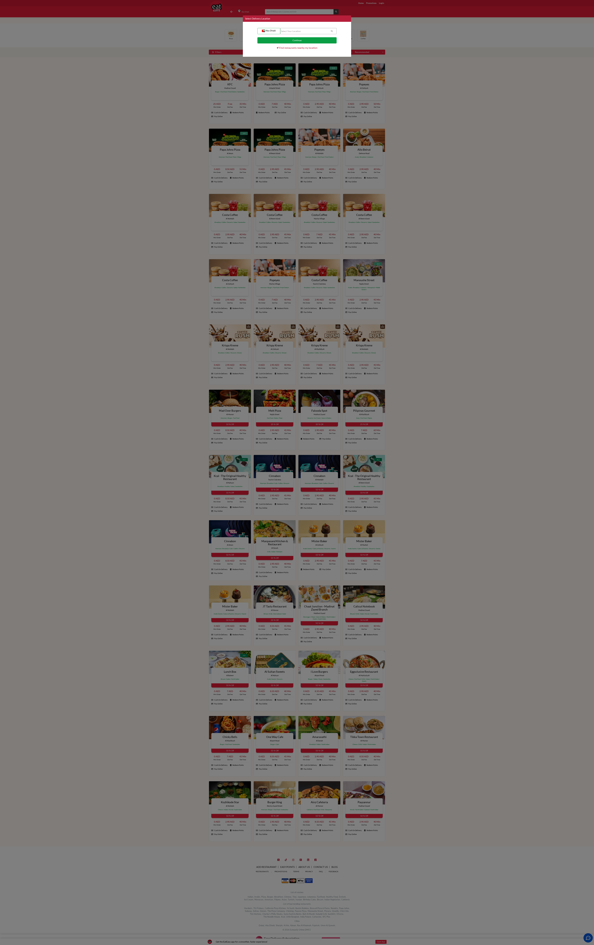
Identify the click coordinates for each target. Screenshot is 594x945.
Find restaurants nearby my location (298, 47)
